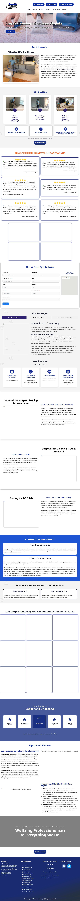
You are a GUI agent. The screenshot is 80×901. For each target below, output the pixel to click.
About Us (35, 9)
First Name (5, 272)
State (3, 284)
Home (29, 9)
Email (3, 291)
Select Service (6, 297)
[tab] (14, 317)
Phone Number (35, 291)
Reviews (41, 9)
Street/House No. (6, 278)
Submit (5, 304)
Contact (64, 9)
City (33, 278)
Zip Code (34, 284)
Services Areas (56, 9)
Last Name (34, 272)
